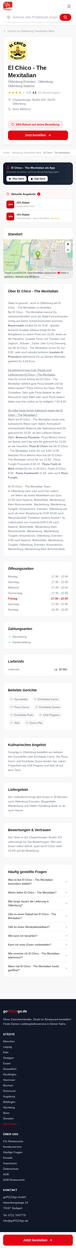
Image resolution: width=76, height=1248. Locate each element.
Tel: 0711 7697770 (14, 1215)
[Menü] (69, 6)
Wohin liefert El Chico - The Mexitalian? (32, 892)
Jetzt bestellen (35, 135)
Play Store (18, 178)
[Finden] (65, 17)
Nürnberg (9, 1107)
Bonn (6, 1112)
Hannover (9, 1079)
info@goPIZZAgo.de (15, 1220)
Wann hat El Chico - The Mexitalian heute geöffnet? (33, 968)
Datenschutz (11, 1168)
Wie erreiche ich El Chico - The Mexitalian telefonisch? (33, 955)
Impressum (10, 1163)
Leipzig (7, 1046)
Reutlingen (9, 1074)
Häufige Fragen (12, 1152)
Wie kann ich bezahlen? (22, 935)
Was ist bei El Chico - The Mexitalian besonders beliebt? (30, 881)
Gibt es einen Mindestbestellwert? (29, 926)
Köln (6, 1052)
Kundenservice (12, 1146)
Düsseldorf (9, 1068)
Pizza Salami (57, 397)
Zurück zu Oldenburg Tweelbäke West (31, 31)
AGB (6, 1174)
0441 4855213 (22, 109)
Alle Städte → (11, 1124)
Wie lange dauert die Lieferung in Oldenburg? (28, 903)
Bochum (8, 1085)
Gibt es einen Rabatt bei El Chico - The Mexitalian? (32, 916)
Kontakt (7, 1157)
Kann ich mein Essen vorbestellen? (29, 944)
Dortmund (9, 1090)
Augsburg (9, 1096)
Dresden (8, 1118)
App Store (39, 178)
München (9, 1041)
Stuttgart (8, 1057)
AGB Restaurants (14, 1179)
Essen (7, 1063)
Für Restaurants (13, 1141)
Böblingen (9, 1101)
